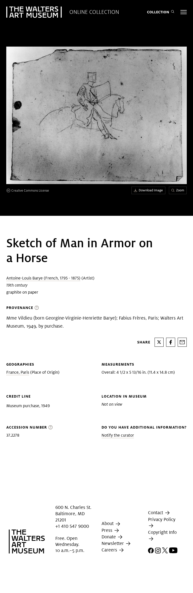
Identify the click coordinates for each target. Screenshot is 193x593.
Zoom (180, 190)
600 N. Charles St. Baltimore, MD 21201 (73, 513)
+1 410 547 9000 (72, 526)
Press (108, 530)
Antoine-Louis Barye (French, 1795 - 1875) (43, 278)
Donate (109, 537)
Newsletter (113, 543)
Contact (156, 512)
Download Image (151, 190)
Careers (110, 550)
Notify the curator (118, 435)
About (108, 523)
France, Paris (17, 372)
